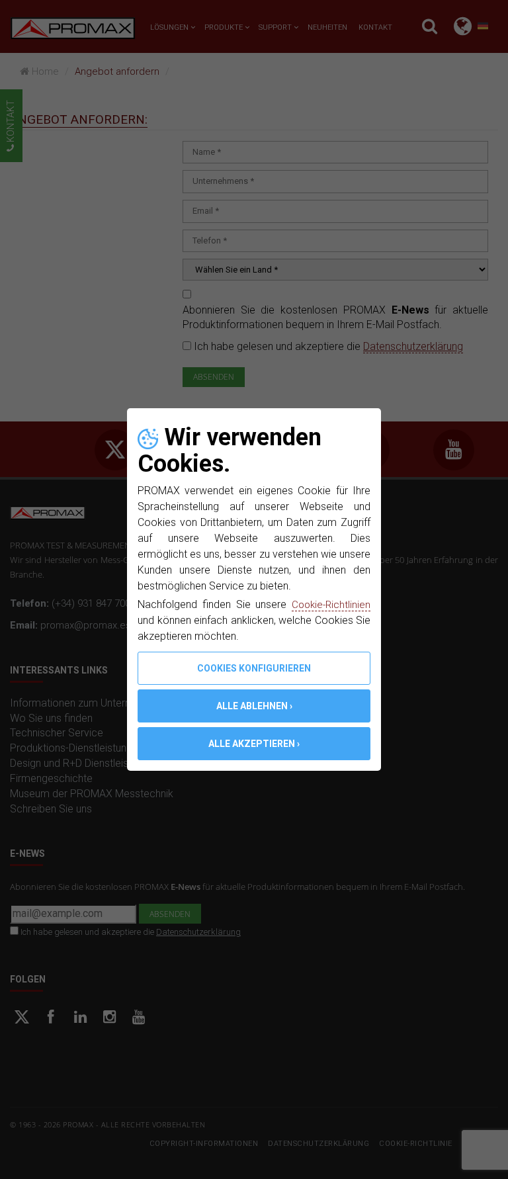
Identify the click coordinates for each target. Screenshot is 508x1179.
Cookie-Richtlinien (329, 604)
